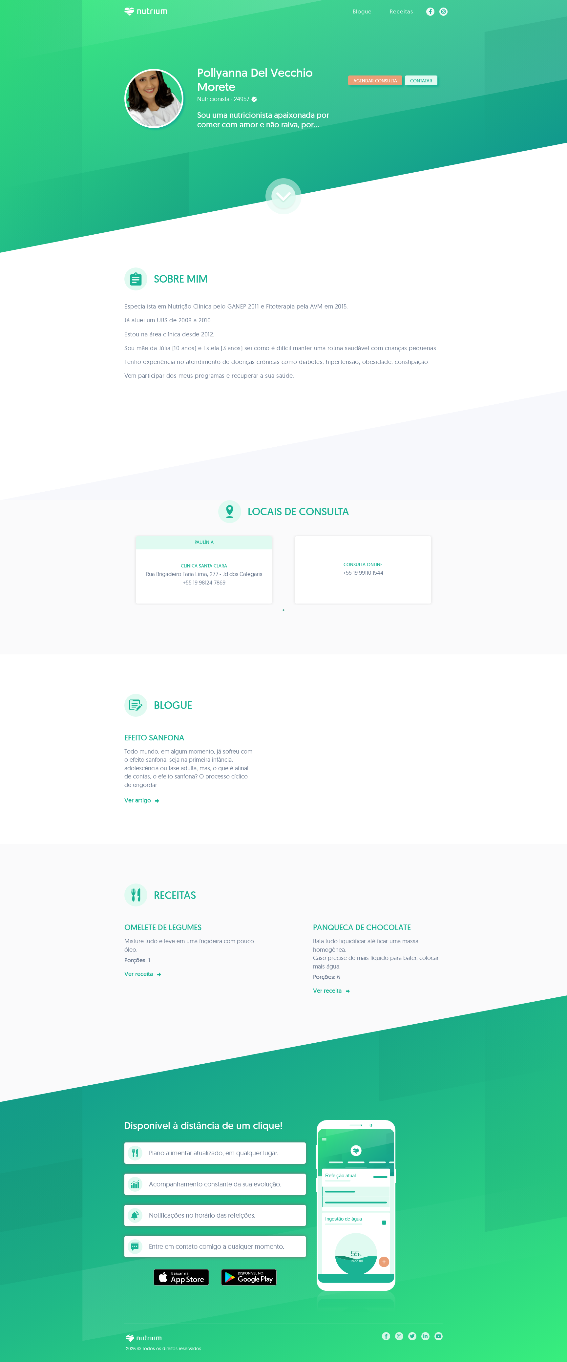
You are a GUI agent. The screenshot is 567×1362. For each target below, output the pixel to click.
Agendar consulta (375, 81)
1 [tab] (283, 610)
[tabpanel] (204, 570)
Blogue (362, 11)
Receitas (401, 11)
